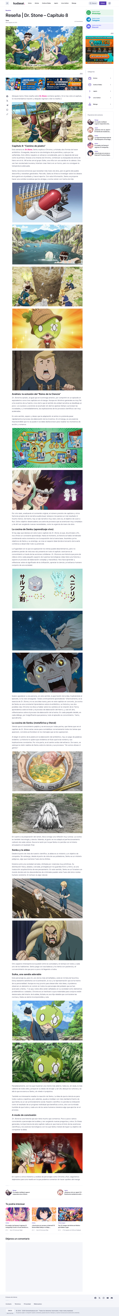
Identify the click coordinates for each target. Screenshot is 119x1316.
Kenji (21, 1230)
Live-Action (65, 3)
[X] (99, 1298)
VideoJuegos (61, 1223)
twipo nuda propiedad (66, 1310)
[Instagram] (103, 1298)
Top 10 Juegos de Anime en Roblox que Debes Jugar (69, 1226)
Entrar (103, 3)
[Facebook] (95, 1298)
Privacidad (27, 1304)
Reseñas (8, 10)
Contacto (9, 1304)
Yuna (7, 20)
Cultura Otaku (46, 3)
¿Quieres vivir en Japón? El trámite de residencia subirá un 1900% (73, 1194)
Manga (74, 3)
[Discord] (111, 1298)
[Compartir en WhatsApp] (7, 109)
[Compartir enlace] (7, 114)
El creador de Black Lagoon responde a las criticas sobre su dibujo (21, 1194)
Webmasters (38, 1304)
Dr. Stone (43, 96)
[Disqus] (44, 1267)
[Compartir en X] (7, 100)
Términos (18, 1304)
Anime (37, 3)
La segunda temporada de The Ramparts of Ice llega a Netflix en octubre (103, 139)
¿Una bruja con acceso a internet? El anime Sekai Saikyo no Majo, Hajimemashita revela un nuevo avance (43, 1228)
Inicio (30, 3)
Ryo (47, 1230)
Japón (56, 3)
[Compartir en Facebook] (7, 96)
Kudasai (78, 1230)
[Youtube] (107, 1298)
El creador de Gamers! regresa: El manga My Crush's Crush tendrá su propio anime (17, 1227)
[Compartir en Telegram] (7, 105)
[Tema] (109, 3)
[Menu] (7, 3)
